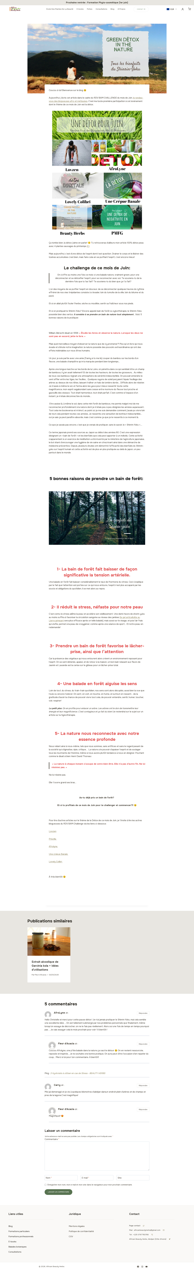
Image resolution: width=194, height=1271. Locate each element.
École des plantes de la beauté (59, 9)
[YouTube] (146, 1266)
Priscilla (53, 839)
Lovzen (52, 831)
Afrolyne (53, 846)
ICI (88, 246)
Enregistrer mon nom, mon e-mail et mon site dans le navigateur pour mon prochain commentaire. (90, 1185)
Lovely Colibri (56, 861)
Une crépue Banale (58, 854)
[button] (172, 9)
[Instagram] (142, 1266)
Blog (112, 9)
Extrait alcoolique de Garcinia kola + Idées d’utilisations (45, 965)
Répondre (143, 1013)
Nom (49, 1177)
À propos (121, 9)
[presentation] (48, 941)
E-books (80, 9)
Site (120, 1177)
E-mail (85, 1177)
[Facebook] (138, 1266)
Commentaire (52, 1139)
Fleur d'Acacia (40, 975)
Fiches (89, 9)
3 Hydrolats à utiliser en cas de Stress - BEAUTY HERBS (77, 1073)
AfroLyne (59, 1012)
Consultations (101, 9)
